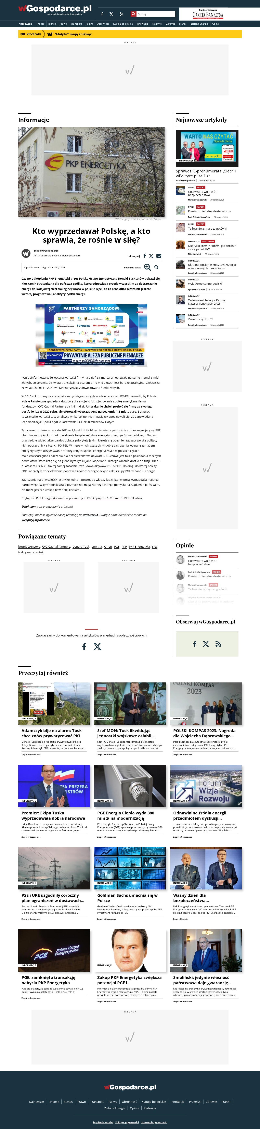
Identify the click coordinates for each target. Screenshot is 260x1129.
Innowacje (142, 23)
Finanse (40, 23)
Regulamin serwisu (103, 1122)
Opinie (216, 23)
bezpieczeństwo (29, 546)
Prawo (63, 23)
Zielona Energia (199, 23)
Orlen (108, 546)
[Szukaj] (133, 14)
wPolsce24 (90, 515)
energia (97, 546)
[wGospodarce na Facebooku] (102, 14)
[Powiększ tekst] (147, 267)
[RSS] (122, 14)
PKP (124, 546)
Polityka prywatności (127, 1122)
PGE (116, 546)
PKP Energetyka (139, 546)
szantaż (38, 552)
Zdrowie (170, 23)
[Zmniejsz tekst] (156, 267)
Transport (76, 23)
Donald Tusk (81, 546)
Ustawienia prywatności (154, 1122)
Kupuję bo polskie (123, 23)
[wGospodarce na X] (111, 14)
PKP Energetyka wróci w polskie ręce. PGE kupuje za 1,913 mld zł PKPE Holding (89, 498)
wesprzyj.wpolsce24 (35, 520)
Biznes (52, 23)
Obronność (103, 23)
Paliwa (89, 23)
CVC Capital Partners (56, 546)
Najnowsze (25, 23)
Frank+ (183, 23)
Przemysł (157, 23)
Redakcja (150, 1108)
